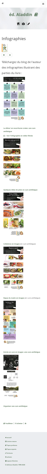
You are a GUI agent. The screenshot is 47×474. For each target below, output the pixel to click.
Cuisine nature (11, 441)
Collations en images (11, 244)
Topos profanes (11, 445)
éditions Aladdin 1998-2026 (15, 465)
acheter (9, 457)
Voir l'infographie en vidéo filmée (19, 136)
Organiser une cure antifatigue (15, 406)
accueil (9, 437)
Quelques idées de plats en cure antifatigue (20, 190)
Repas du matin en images (13, 298)
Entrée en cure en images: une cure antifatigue (21, 352)
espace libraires (12, 461)
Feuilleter (9, 423)
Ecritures (9, 453)
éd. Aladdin (20, 14)
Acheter (19, 423)
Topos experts (11, 449)
